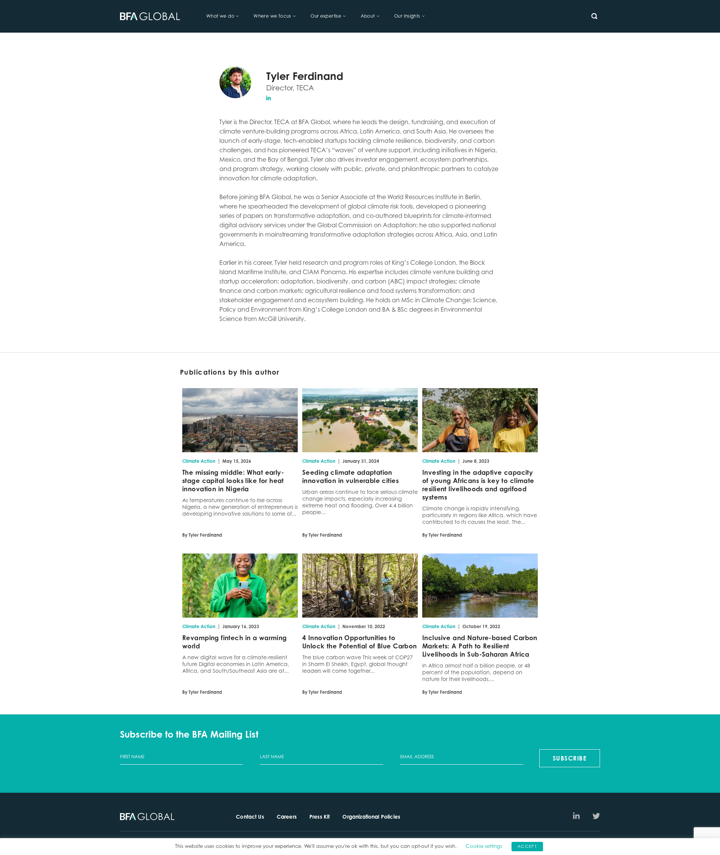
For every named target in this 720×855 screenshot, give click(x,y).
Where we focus (272, 16)
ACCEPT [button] (527, 846)
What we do (220, 16)
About (368, 16)
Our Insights (407, 16)
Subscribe (570, 758)
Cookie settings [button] (484, 846)
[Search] (594, 16)
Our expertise (325, 16)
